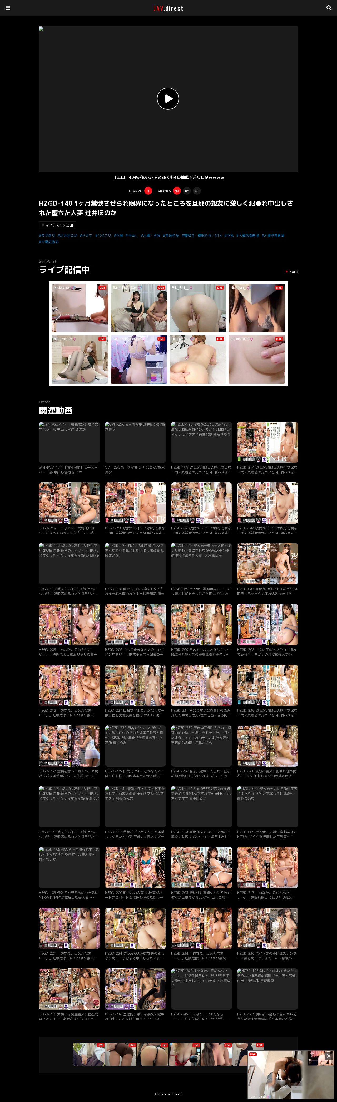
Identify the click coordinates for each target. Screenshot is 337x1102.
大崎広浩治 (49, 241)
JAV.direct (175, 1094)
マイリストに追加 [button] (59, 225)
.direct (168, 8)
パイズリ (104, 235)
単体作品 (172, 235)
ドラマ (87, 235)
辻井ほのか (68, 235)
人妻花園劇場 (249, 235)
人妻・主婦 (151, 235)
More (293, 271)
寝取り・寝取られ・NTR (203, 235)
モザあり (48, 235)
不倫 (119, 235)
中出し (133, 235)
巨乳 (230, 235)
